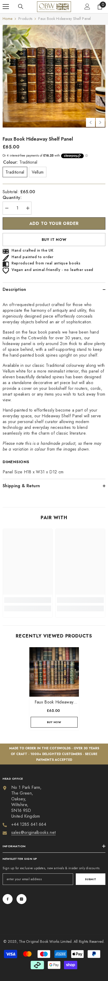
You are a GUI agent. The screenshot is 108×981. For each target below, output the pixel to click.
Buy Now (54, 722)
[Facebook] (8, 899)
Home (7, 18)
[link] (27, 600)
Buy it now (54, 239)
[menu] (6, 6)
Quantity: (12, 198)
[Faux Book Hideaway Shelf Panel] (54, 672)
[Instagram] (21, 899)
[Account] (87, 6)
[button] (90, 122)
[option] (54, 76)
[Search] (21, 6)
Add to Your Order (54, 223)
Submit (90, 879)
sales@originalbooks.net (33, 832)
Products (25, 18)
